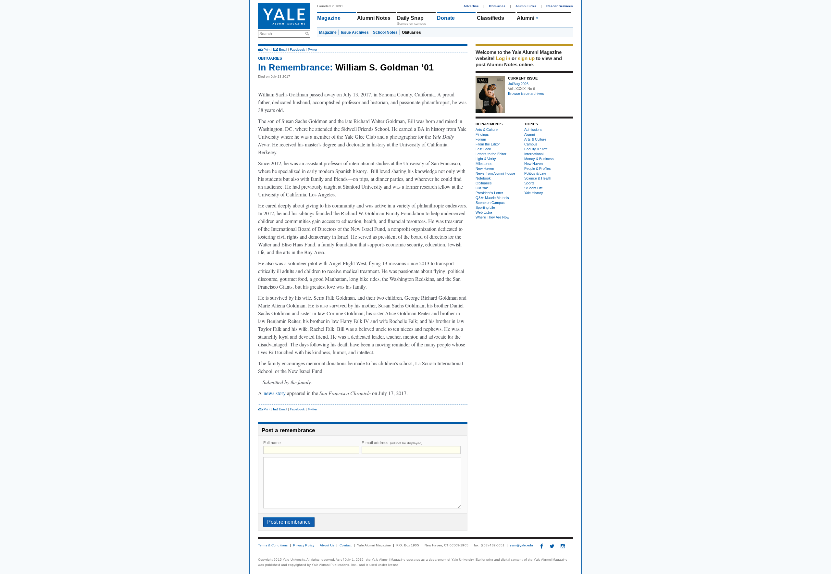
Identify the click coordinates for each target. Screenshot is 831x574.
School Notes (385, 32)
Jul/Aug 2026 (518, 84)
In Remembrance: (295, 67)
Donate (446, 18)
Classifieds (490, 18)
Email (282, 49)
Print (266, 49)
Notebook (483, 178)
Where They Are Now (492, 217)
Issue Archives (355, 32)
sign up (526, 58)
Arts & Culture (487, 129)
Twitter (312, 49)
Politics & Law (535, 173)
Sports (529, 183)
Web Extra (484, 212)
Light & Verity (486, 159)
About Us (327, 545)
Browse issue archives (526, 93)
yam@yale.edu (521, 545)
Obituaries (497, 6)
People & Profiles (537, 168)
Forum (481, 139)
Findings (482, 134)
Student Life (533, 188)
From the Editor (488, 144)
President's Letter (489, 193)
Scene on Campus (490, 203)
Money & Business (539, 159)
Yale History (533, 193)
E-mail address (392, 443)
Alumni (525, 18)
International (533, 154)
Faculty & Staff (535, 149)
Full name (272, 443)
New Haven (485, 168)
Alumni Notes (374, 18)
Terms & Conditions (273, 545)
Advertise (471, 6)
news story (275, 393)
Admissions (533, 129)
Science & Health (537, 178)
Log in (503, 58)
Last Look (483, 149)
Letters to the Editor (491, 154)
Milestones (484, 164)
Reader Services (559, 6)
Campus (531, 144)
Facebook (297, 49)
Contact (346, 545)
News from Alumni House (495, 173)
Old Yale (482, 188)
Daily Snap (410, 18)
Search (265, 33)
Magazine (329, 18)
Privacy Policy (303, 545)
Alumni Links (525, 6)
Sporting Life (485, 207)
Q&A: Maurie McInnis (492, 198)
